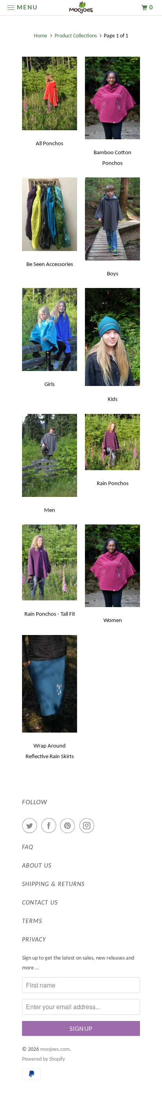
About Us (37, 866)
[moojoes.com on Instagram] (88, 826)
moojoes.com (55, 1049)
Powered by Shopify (43, 1059)
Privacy (34, 940)
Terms (32, 921)
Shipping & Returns (53, 884)
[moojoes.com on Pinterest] (69, 826)
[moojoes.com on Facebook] (50, 826)
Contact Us (40, 903)
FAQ (27, 847)
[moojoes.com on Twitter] (31, 826)
